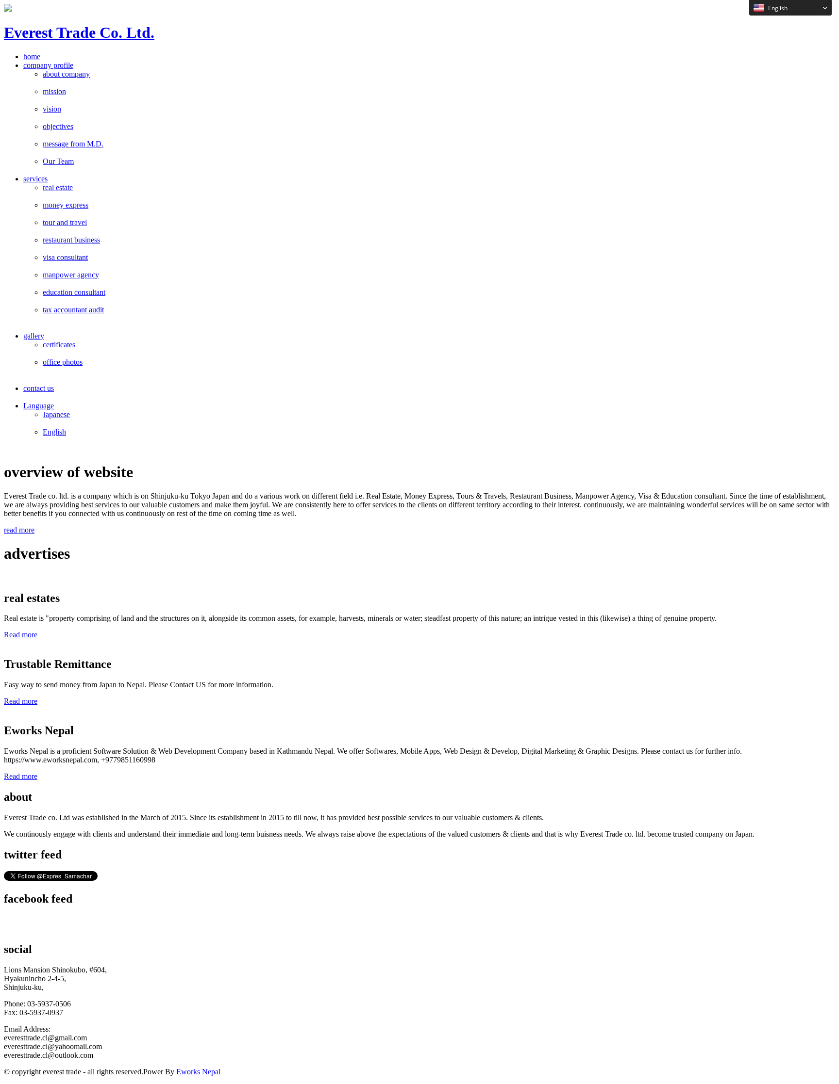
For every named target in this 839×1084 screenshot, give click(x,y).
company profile (48, 65)
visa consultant (65, 257)
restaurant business (71, 240)
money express (65, 205)
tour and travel (65, 222)
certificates (59, 344)
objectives (58, 126)
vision (52, 109)
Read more (20, 635)
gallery (33, 336)
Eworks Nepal (198, 1072)
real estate (58, 187)
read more (19, 530)
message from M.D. (73, 144)
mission (54, 91)
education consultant (74, 292)
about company (66, 74)
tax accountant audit (73, 310)
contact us (38, 388)
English (54, 432)
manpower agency (71, 275)
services (35, 179)
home (31, 56)
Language (38, 406)
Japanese (56, 414)
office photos (63, 362)
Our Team (58, 161)
